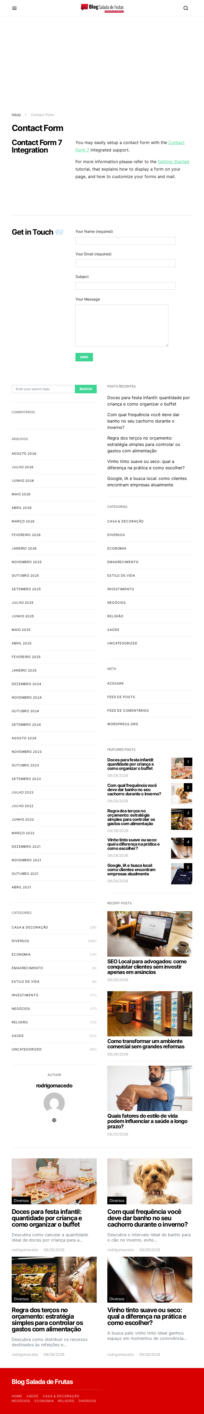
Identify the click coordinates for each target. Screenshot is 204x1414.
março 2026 (23, 521)
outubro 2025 (25, 575)
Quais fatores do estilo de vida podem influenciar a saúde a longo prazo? (147, 1121)
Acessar (115, 683)
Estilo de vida (26, 982)
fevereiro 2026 (26, 535)
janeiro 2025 (24, 670)
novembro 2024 (27, 697)
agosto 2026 (24, 453)
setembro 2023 (26, 779)
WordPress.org (122, 724)
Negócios (21, 1009)
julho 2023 (23, 792)
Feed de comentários (128, 710)
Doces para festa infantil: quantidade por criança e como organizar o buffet (130, 764)
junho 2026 (23, 481)
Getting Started (173, 161)
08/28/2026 (117, 775)
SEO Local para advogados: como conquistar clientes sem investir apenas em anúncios (146, 966)
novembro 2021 (26, 860)
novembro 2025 (27, 562)
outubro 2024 (25, 711)
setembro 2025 (26, 589)
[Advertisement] (102, 64)
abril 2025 (22, 643)
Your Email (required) (93, 254)
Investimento (25, 995)
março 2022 (23, 833)
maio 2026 (21, 494)
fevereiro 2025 (26, 657)
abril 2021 (21, 887)
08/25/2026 (117, 1134)
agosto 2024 (24, 738)
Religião (20, 1022)
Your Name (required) (94, 231)
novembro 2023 (27, 752)
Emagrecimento (27, 968)
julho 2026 (22, 467)
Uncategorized (27, 1049)
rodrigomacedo (54, 1085)
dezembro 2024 (26, 684)
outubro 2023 (25, 765)
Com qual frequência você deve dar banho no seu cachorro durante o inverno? (143, 421)
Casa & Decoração (30, 927)
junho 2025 (23, 616)
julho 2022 (22, 806)
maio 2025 (21, 630)
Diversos (20, 941)
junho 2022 (23, 819)
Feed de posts (121, 697)
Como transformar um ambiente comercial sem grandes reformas (145, 1044)
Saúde (18, 1036)
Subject (82, 276)
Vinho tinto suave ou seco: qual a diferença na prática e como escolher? (133, 844)
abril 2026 (22, 508)
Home (17, 1396)
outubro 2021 (25, 874)
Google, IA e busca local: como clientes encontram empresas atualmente (131, 869)
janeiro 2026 (24, 548)
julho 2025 (22, 603)
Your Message (87, 299)
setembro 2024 (26, 725)
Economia (21, 954)
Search (85, 389)
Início (16, 114)
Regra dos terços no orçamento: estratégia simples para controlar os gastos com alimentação (143, 444)
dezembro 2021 (26, 847)
